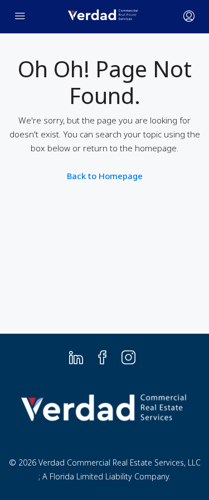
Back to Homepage (105, 175)
